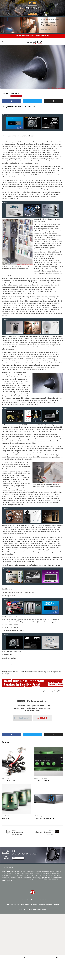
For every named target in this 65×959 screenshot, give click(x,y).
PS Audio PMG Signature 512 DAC (44, 818)
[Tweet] (32, 101)
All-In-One (5, 873)
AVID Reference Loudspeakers (17, 832)
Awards (22, 879)
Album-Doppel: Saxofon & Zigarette (44, 832)
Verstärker (45, 871)
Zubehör (7, 778)
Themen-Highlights (56, 877)
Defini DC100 (6, 818)
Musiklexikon (36, 877)
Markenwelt (5, 879)
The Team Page (15, 904)
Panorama (5, 875)
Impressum (34, 904)
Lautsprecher (14, 96)
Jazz (8, 877)
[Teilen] (11, 101)
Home (4, 871)
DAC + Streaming (38, 816)
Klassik (4, 877)
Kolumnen (19, 875)
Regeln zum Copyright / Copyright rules (52, 691)
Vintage (43, 873)
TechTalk (11, 875)
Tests (20, 96)
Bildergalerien (14, 879)
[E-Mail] (53, 101)
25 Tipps (25, 875)
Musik (58, 875)
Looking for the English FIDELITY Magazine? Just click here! (32, 35)
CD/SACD (58, 871)
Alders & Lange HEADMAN (42, 781)
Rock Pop (13, 877)
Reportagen (55, 873)
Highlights (46, 877)
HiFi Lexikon (33, 875)
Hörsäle (20, 877)
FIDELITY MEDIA (25, 904)
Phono (52, 871)
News (9, 871)
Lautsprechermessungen (33, 871)
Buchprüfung (27, 877)
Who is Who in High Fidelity (46, 875)
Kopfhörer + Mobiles (38, 778)
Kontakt (56, 904)
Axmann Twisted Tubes (9, 781)
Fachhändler (40, 879)
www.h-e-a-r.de (7, 665)
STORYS (48, 873)
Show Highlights (30, 879)
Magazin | (48, 879)
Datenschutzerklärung (45, 904)
